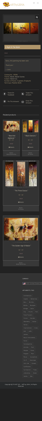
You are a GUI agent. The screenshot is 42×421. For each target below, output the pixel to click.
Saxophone (33, 357)
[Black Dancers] (30, 126)
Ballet (12, 77)
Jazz (25, 331)
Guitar (34, 321)
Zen (31, 376)
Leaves (26, 334)
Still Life (26, 363)
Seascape (33, 360)
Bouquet (32, 305)
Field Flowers (28, 315)
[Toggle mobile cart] (34, 3)
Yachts (26, 376)
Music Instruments (29, 337)
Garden (32, 318)
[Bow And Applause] (11, 126)
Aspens (26, 299)
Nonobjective (28, 344)
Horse (25, 324)
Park (32, 347)
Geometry (27, 321)
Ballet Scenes (20, 77)
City (25, 311)
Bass (25, 302)
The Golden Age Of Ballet (21, 246)
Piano (32, 350)
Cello (32, 308)
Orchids (26, 347)
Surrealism (27, 370)
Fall (36, 311)
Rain (32, 353)
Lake (30, 331)
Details (12, 147)
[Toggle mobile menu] (38, 3)
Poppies (26, 353)
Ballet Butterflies (11, 154)
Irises (36, 328)
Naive (25, 341)
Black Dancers (30, 136)
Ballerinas (13, 79)
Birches (31, 302)
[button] (37, 17)
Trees (35, 370)
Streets (34, 363)
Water (35, 373)
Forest (26, 318)
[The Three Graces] (21, 174)
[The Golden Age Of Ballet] (21, 229)
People (26, 350)
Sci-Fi (25, 360)
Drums (31, 311)
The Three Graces (21, 191)
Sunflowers (27, 366)
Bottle (26, 305)
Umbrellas (27, 373)
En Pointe (30, 154)
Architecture (27, 295)
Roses (25, 357)
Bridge (26, 308)
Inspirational (28, 328)
